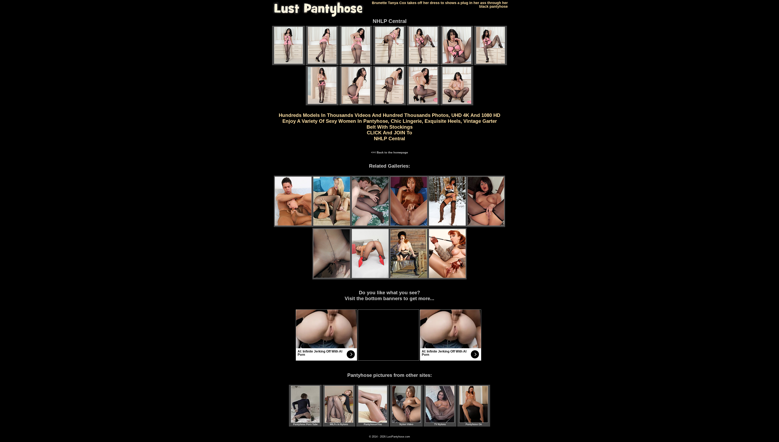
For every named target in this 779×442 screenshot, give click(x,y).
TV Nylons (440, 424)
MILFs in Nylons (339, 424)
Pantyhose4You (373, 424)
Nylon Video (406, 424)
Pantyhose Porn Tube (305, 424)
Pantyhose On (474, 424)
